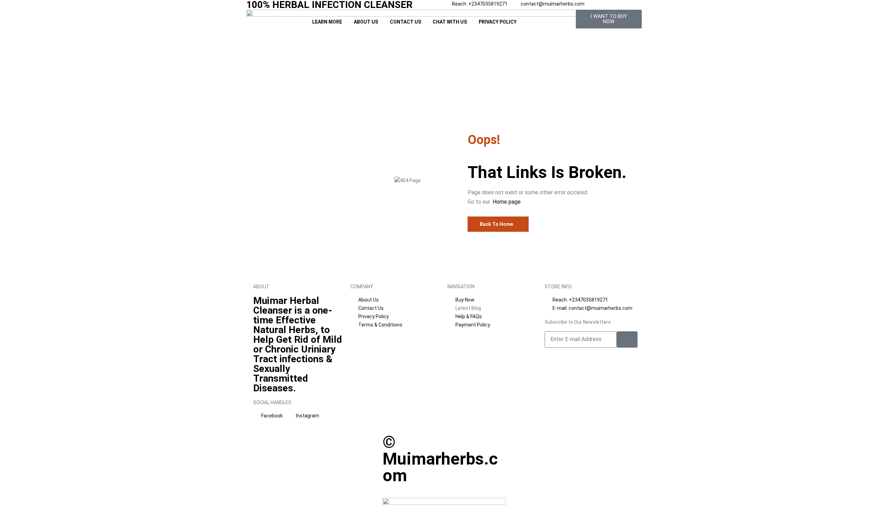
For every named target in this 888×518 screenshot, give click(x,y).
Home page (507, 201)
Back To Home (496, 224)
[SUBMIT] (627, 339)
